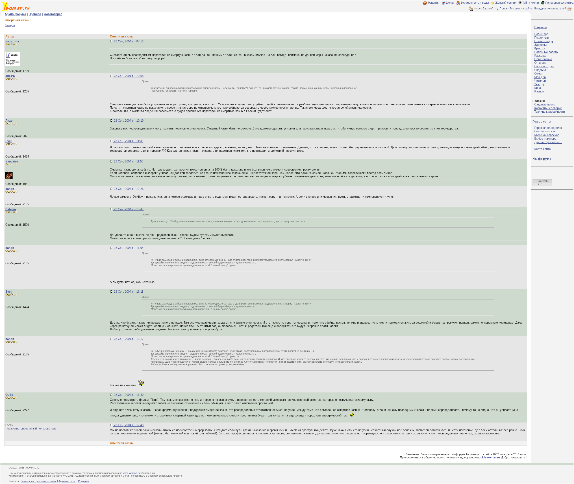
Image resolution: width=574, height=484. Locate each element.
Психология (542, 37)
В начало (540, 27)
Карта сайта (542, 149)
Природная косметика (559, 2)
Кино (537, 88)
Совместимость (545, 131)
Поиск (503, 8)
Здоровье (540, 44)
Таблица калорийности (549, 111)
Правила (35, 14)
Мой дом (540, 77)
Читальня (540, 80)
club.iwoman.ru (490, 457)
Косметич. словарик (548, 108)
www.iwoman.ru (131, 473)
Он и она (540, 62)
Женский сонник (505, 2)
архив (488, 8)
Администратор (67, 481)
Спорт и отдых (544, 66)
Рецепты (433, 2)
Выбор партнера (545, 138)
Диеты (450, 2)
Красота (539, 48)
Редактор (83, 481)
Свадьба (540, 70)
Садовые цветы (544, 104)
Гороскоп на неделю (548, 127)
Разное (539, 91)
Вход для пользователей (550, 8)
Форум (478, 8)
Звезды (539, 84)
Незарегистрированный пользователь (31, 428)
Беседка (10, 25)
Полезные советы (546, 52)
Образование (543, 59)
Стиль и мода (543, 41)
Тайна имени (530, 2)
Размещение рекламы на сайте (39, 481)
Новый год (541, 34)
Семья (538, 73)
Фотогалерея (53, 14)
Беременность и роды (475, 2)
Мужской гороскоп (546, 135)
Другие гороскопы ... (548, 142)
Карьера (540, 55)
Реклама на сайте (520, 8)
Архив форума (15, 14)
